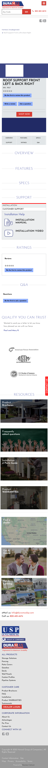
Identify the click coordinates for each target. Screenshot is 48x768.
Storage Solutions (9, 658)
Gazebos (5, 668)
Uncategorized (13, 30)
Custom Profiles (8, 677)
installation (10, 205)
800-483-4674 (40, 11)
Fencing (5, 661)
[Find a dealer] (24, 545)
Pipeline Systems (9, 680)
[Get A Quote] (24, 575)
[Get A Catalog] (24, 606)
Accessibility (21, 761)
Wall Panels (7, 674)
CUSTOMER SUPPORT (13, 209)
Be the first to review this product (18, 95)
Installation (6, 697)
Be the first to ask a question (15, 301)
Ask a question (25, 104)
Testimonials (7, 703)
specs (38, 138)
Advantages (7, 720)
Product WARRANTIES (11, 700)
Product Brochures (9, 691)
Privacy (11, 761)
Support (9, 142)
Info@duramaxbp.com (23, 613)
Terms (29, 761)
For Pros (5, 723)
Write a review (11, 104)
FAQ (4, 694)
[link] (7, 91)
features (23, 138)
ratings (24, 142)
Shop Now (24, 114)
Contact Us (6, 726)
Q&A (38, 142)
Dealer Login (11, 706)
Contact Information (10, 758)
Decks (4, 671)
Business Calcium (28, 765)
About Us (6, 717)
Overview (9, 138)
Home (4, 30)
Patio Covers (7, 665)
